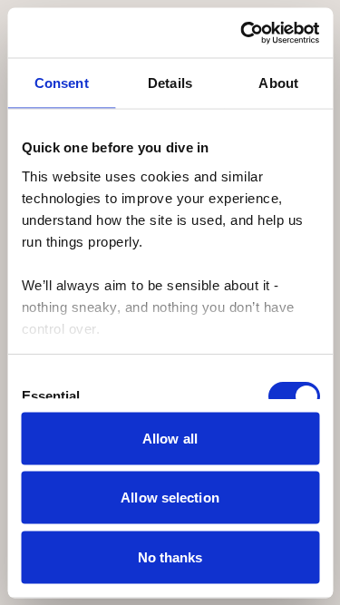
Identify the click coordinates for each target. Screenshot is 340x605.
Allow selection (170, 497)
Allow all (170, 437)
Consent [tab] (61, 83)
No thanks (170, 556)
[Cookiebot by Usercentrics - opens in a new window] (242, 32)
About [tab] (278, 83)
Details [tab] (170, 83)
